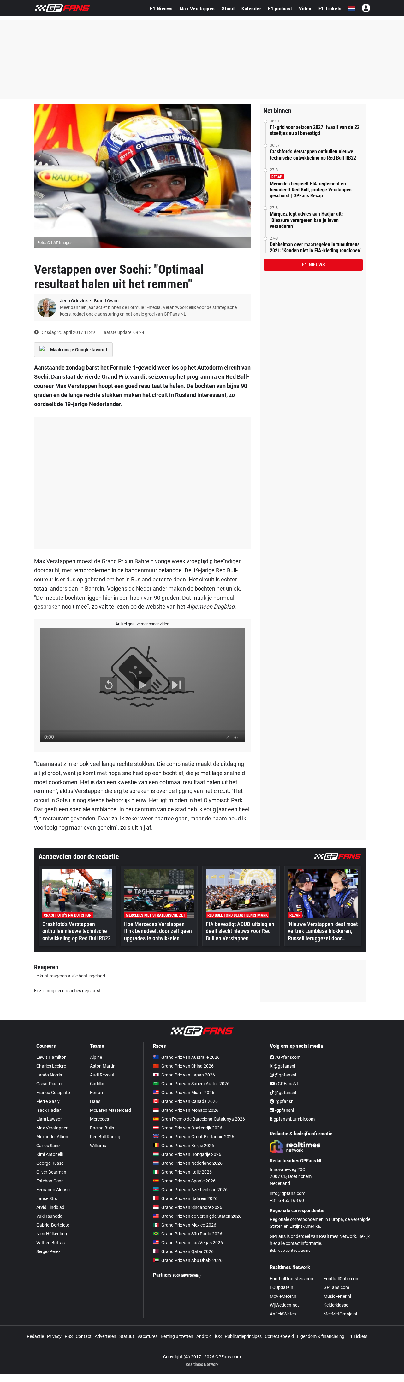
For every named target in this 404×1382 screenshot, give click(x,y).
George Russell (50, 1163)
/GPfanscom (287, 1057)
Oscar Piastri (49, 1083)
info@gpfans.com (287, 1193)
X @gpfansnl (282, 1066)
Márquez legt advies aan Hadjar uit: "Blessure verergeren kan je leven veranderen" (306, 220)
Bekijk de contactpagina (290, 1250)
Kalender (251, 9)
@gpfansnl (285, 1074)
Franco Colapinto (53, 1092)
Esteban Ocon (50, 1180)
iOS (218, 1336)
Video (305, 9)
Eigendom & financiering (320, 1336)
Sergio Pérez (48, 1251)
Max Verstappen (197, 9)
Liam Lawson (49, 1119)
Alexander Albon (52, 1136)
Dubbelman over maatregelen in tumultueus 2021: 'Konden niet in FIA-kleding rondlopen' (315, 248)
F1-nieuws (313, 265)
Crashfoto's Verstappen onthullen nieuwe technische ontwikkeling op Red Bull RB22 (313, 154)
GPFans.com (336, 1287)
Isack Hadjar (48, 1110)
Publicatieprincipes (243, 1336)
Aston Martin (103, 1066)
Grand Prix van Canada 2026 (189, 1101)
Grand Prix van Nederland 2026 (192, 1163)
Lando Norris (49, 1074)
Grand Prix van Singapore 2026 (191, 1207)
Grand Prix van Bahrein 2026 (189, 1198)
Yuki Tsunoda (49, 1216)
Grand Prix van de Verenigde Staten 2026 (201, 1216)
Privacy (54, 1336)
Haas (95, 1101)
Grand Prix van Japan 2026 (188, 1074)
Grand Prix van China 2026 (187, 1066)
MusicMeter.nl (337, 1296)
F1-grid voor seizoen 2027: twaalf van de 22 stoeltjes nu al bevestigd (314, 130)
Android (204, 1336)
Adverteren (105, 1336)
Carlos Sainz (48, 1145)
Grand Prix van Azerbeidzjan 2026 (194, 1189)
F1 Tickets (330, 9)
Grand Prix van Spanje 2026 (188, 1180)
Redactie (35, 1336)
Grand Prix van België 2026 (187, 1145)
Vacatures (147, 1336)
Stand (228, 9)
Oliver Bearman (51, 1172)
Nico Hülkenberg (52, 1233)
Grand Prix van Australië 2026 (190, 1057)
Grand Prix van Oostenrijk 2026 (191, 1127)
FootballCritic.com (341, 1278)
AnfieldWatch (283, 1313)
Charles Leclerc (51, 1066)
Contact (84, 1336)
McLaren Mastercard (110, 1110)
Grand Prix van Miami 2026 (187, 1092)
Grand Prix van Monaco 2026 (189, 1110)
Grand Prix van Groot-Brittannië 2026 (197, 1136)
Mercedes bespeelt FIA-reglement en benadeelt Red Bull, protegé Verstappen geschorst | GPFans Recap (311, 190)
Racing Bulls (102, 1127)
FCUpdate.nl (282, 1287)
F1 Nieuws (161, 9)
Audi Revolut (102, 1074)
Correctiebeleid (279, 1336)
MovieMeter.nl (283, 1296)
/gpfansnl (284, 1101)
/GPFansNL (287, 1083)
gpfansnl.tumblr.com (294, 1119)
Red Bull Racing (105, 1136)
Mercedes (99, 1119)
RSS (69, 1336)
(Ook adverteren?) (187, 1275)
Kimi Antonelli (49, 1154)
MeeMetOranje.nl (340, 1313)
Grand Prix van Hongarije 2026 (191, 1154)
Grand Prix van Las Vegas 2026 (192, 1242)
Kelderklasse (336, 1305)
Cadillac (97, 1083)
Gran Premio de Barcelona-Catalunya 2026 (203, 1119)
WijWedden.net (284, 1305)
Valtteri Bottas (50, 1242)
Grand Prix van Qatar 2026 (187, 1251)
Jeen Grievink (74, 300)
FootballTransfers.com (292, 1278)
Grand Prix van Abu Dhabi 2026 (192, 1260)
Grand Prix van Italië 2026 (186, 1172)
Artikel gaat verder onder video (142, 623)
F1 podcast (280, 9)
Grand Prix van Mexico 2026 (188, 1224)
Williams (98, 1145)
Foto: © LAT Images (55, 242)
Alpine (96, 1057)
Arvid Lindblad (50, 1207)
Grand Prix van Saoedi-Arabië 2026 (195, 1083)
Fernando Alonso (53, 1189)
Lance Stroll (47, 1198)
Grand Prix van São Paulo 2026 (191, 1233)
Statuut (126, 1336)
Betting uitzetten (177, 1336)
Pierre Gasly (48, 1101)
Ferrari (96, 1092)
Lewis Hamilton (51, 1057)
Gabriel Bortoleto (52, 1224)
